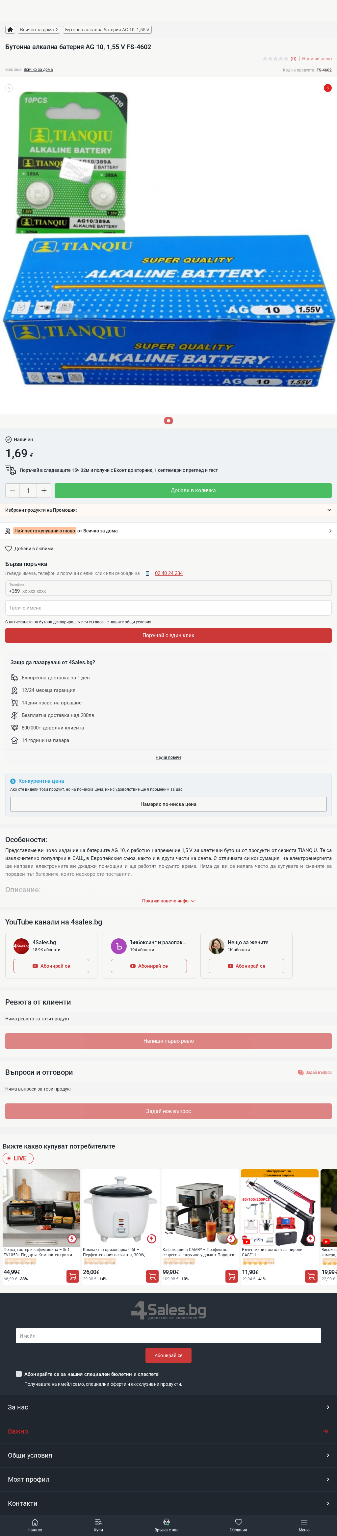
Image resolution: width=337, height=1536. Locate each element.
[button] (168, 510)
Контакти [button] (23, 1503)
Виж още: (13, 69)
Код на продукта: (299, 70)
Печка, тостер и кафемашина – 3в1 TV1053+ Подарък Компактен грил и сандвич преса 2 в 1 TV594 (38, 1252)
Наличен (23, 439)
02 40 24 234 (169, 573)
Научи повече (168, 757)
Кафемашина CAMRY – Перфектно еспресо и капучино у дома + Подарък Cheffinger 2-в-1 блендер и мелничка (198, 1252)
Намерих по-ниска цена (168, 804)
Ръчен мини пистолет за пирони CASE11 (272, 1252)
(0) (294, 58)
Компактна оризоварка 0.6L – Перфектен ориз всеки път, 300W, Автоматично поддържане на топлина (119, 1252)
